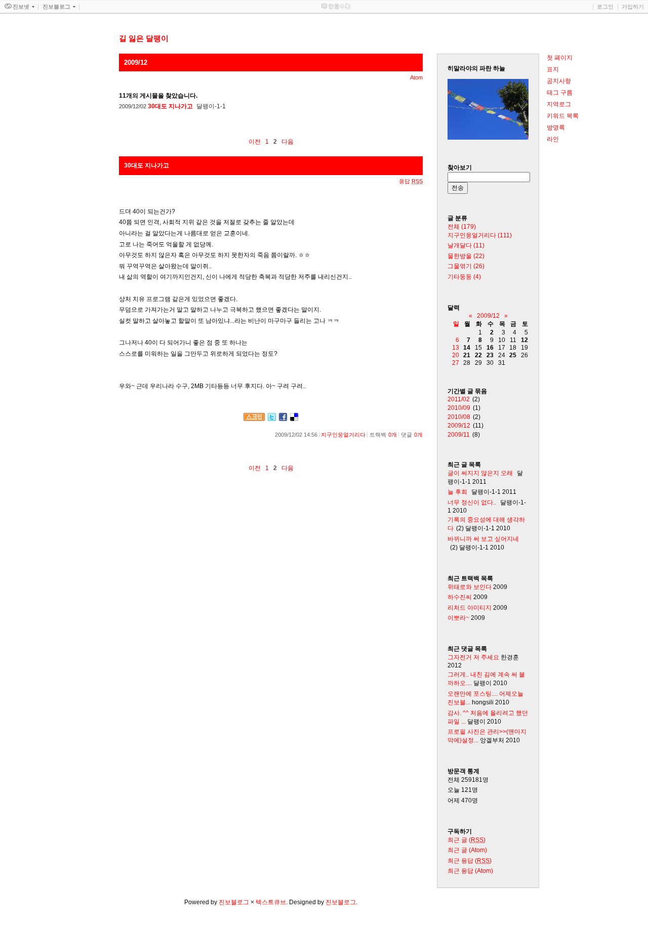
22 (478, 355)
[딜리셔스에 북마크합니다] (294, 419)
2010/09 (459, 407)
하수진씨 (460, 597)
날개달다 (466, 245)
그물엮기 (466, 266)
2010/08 (459, 416)
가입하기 (633, 7)
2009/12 (488, 315)
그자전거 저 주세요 (473, 657)
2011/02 (459, 399)
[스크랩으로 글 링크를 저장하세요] (254, 419)
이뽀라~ (458, 617)
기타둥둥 (464, 276)
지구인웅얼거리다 (343, 435)
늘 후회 (457, 491)
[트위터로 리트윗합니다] (272, 419)
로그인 (605, 7)
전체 (462, 226)
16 (490, 347)
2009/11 (459, 434)
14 (466, 347)
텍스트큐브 (271, 902)
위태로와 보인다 (470, 587)
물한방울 (466, 256)
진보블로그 (234, 902)
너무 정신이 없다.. (472, 502)
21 (466, 355)
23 (490, 355)
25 (512, 355)
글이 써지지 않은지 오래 (480, 473)
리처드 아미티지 (470, 607)
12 (524, 340)
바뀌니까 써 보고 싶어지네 (483, 538)
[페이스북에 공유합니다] (283, 419)
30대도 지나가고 (171, 106)
